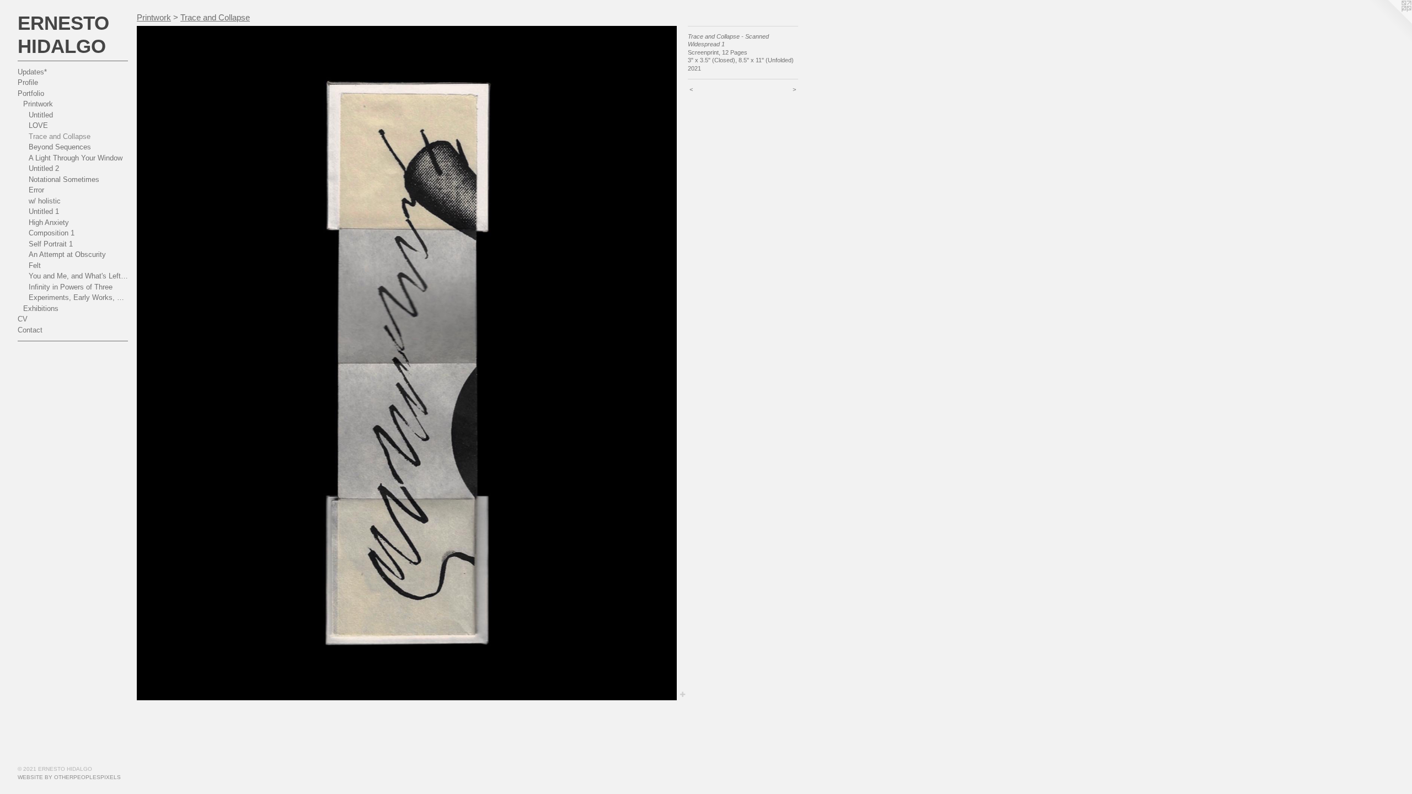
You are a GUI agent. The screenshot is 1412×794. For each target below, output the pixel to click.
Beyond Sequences (60, 147)
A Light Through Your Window (75, 158)
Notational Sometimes (64, 179)
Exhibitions (40, 308)
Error (36, 190)
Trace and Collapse (59, 136)
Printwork (38, 104)
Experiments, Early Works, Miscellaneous (79, 297)
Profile (28, 82)
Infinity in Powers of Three (71, 287)
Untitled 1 (44, 211)
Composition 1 (51, 233)
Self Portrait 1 (51, 244)
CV (23, 319)
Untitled (41, 115)
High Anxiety (49, 222)
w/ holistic (45, 201)
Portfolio (31, 93)
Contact (30, 330)
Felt (35, 265)
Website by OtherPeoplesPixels (69, 777)
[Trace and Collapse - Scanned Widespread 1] (407, 363)
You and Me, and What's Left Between (79, 276)
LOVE (38, 125)
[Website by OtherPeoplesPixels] (1390, 22)
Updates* (32, 72)
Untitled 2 (44, 168)
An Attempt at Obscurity (67, 254)
